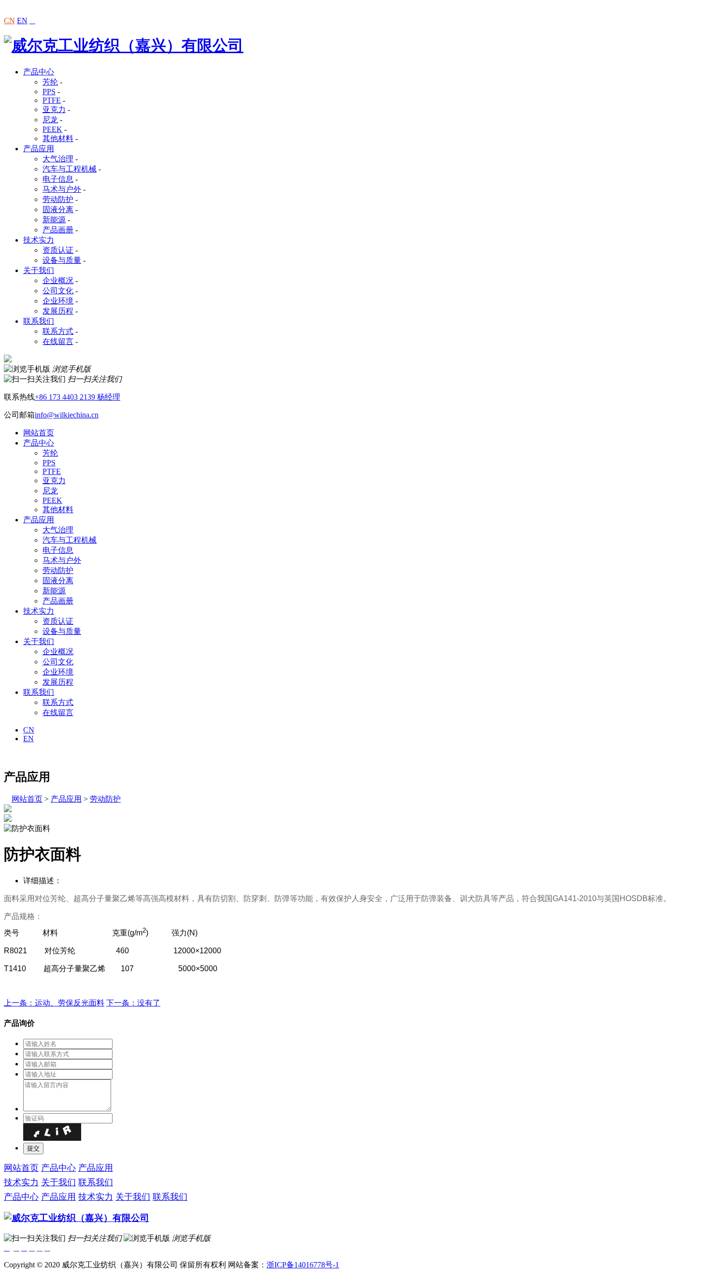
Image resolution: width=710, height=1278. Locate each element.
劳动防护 (58, 199)
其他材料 (58, 138)
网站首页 (38, 433)
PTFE (52, 100)
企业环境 (58, 301)
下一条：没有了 (133, 1003)
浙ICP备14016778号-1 (303, 1265)
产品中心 (38, 72)
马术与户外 (62, 189)
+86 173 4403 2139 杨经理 (77, 397)
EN (22, 20)
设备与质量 (62, 260)
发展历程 (58, 311)
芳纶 (50, 82)
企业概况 (58, 280)
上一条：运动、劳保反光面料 (54, 1003)
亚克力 (54, 109)
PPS (49, 91)
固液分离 (58, 209)
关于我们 (38, 270)
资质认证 (58, 250)
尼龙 (50, 119)
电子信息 (58, 179)
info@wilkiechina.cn (67, 415)
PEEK (52, 129)
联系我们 (38, 321)
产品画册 (58, 230)
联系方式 (58, 331)
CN (9, 20)
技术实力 (38, 240)
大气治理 (58, 159)
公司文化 (58, 291)
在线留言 (58, 341)
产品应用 (38, 148)
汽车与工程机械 (70, 169)
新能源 (54, 219)
